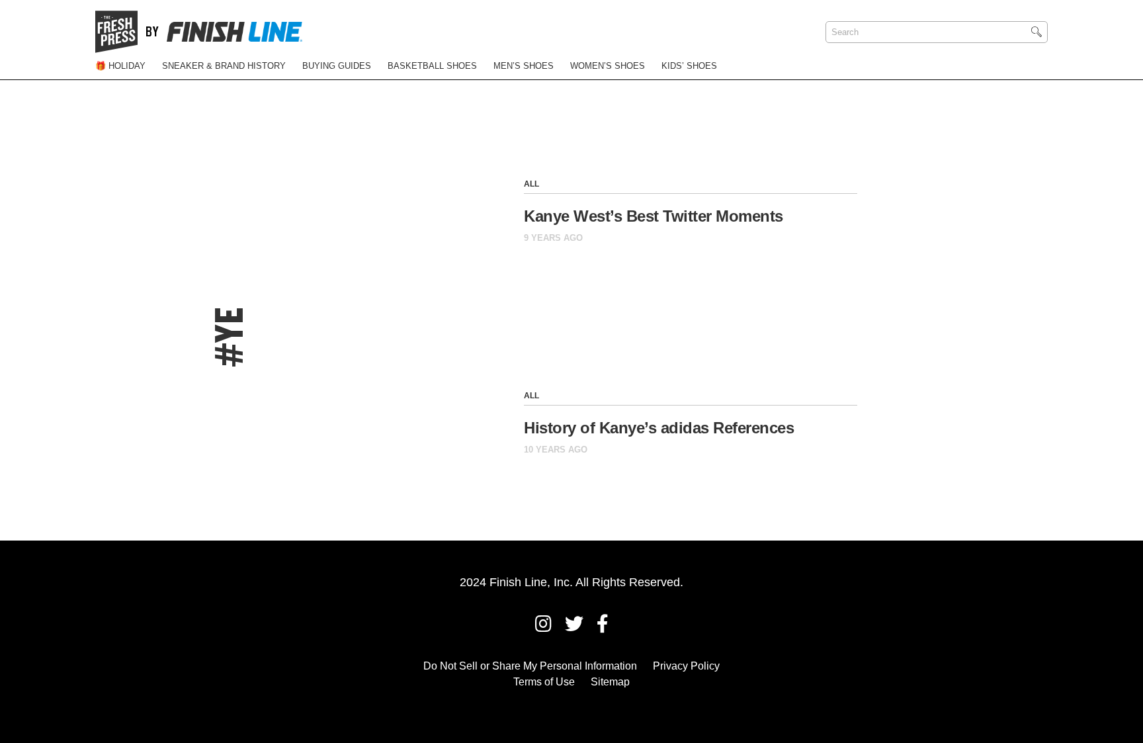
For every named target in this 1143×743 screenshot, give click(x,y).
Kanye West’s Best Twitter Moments (653, 216)
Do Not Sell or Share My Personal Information (530, 666)
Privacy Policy (686, 666)
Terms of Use (544, 681)
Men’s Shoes (523, 66)
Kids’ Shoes (689, 66)
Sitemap (610, 681)
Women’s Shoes (607, 66)
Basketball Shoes (432, 66)
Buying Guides (336, 66)
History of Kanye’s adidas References (659, 428)
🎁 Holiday (120, 66)
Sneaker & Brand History (224, 66)
